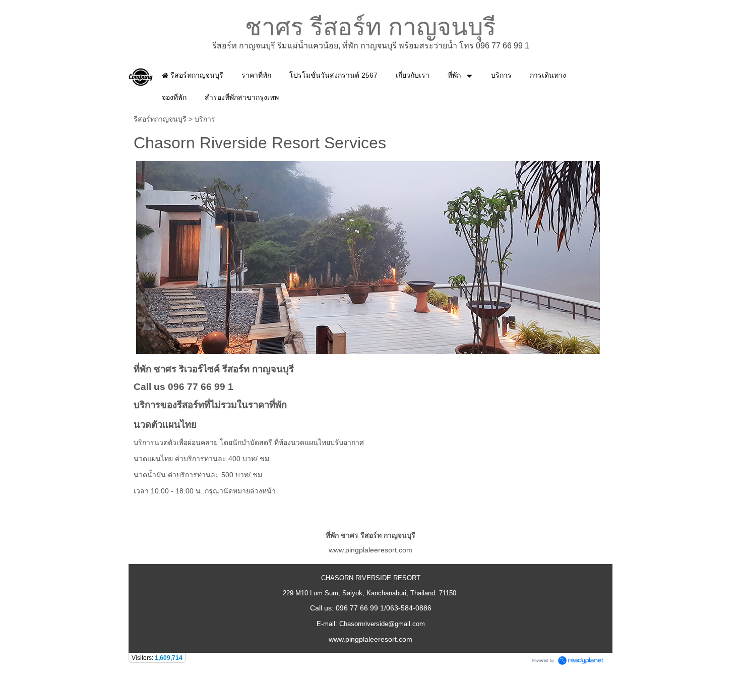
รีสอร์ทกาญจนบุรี (160, 119)
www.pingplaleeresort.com (370, 550)
